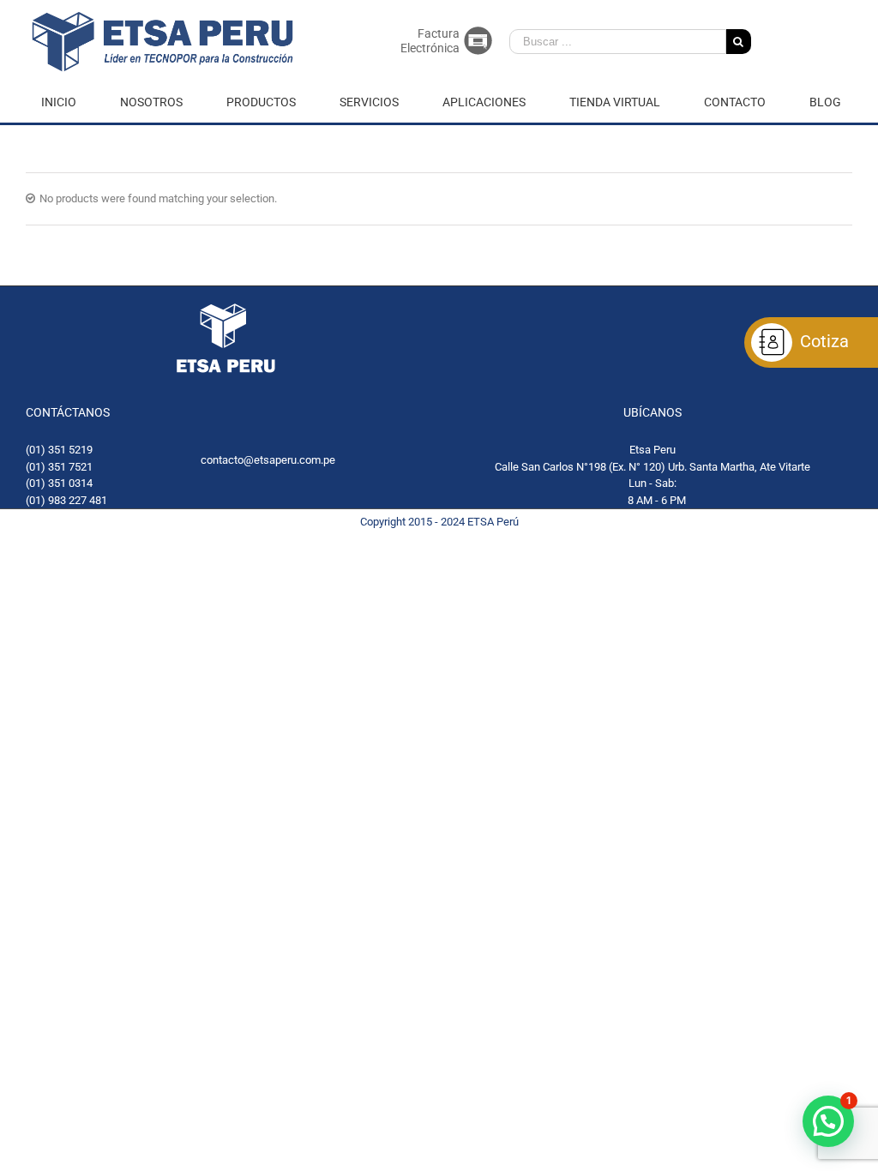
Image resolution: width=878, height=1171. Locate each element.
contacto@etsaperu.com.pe (268, 459)
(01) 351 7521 (59, 466)
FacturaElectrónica (430, 41)
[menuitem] (69, 102)
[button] (828, 1121)
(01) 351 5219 (59, 449)
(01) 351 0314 (59, 483)
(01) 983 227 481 (66, 500)
